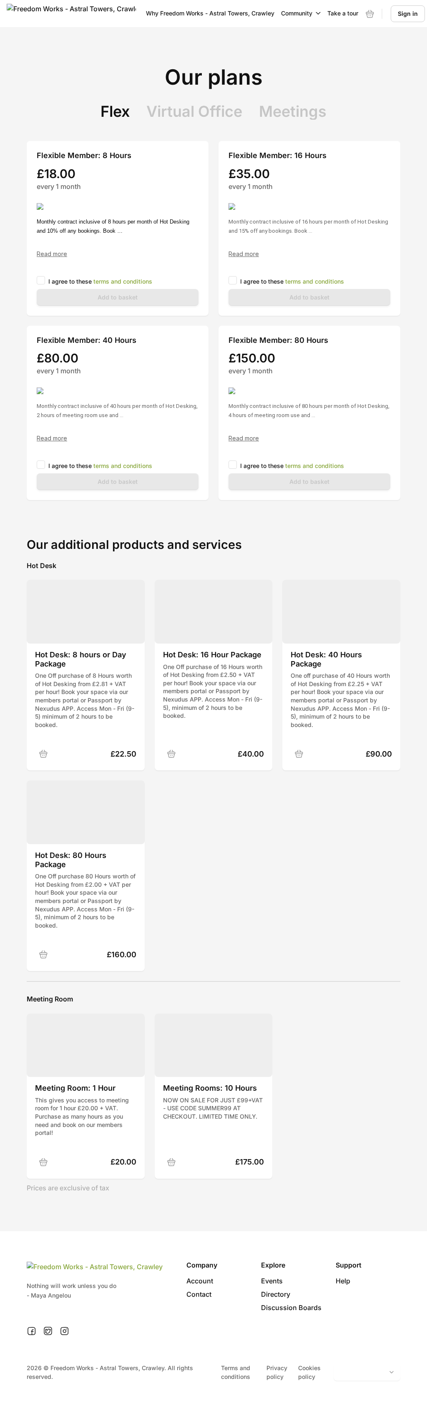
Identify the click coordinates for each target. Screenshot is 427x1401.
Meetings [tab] (293, 111)
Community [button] (296, 13)
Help (343, 1281)
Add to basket (118, 297)
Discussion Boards (291, 1307)
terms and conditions (122, 281)
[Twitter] (48, 1331)
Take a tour (342, 13)
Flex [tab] (115, 111)
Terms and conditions (235, 1372)
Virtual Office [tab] (194, 111)
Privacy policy (276, 1372)
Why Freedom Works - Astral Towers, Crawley (210, 13)
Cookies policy (309, 1372)
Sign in (408, 13)
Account (199, 1281)
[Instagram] (64, 1331)
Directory (275, 1294)
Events (272, 1281)
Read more (52, 254)
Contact (198, 1294)
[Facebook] (31, 1331)
